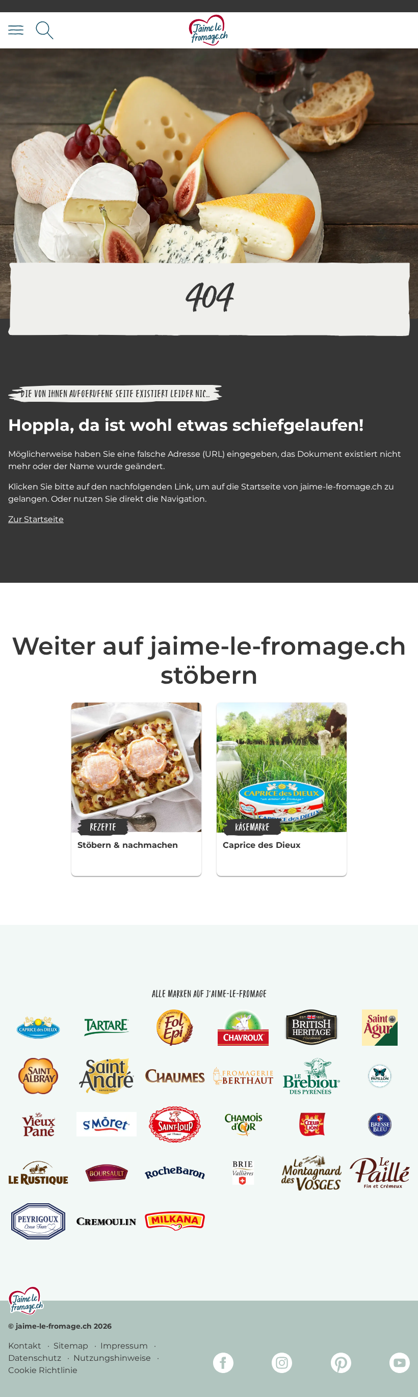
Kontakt (25, 1346)
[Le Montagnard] (311, 1173)
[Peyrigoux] (38, 1221)
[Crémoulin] (106, 1221)
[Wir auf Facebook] (223, 1365)
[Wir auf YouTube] (399, 1365)
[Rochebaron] (175, 1173)
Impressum (125, 1346)
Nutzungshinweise (113, 1358)
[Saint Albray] (38, 1076)
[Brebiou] (312, 1076)
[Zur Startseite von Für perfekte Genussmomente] (208, 30)
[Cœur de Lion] (311, 1124)
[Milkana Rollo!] (175, 1221)
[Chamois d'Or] (243, 1124)
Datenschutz (35, 1358)
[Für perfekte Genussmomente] (26, 1300)
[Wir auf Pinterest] (341, 1365)
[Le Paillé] (380, 1172)
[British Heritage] (311, 1028)
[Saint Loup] (175, 1124)
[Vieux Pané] (38, 1124)
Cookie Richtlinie (42, 1370)
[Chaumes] (175, 1076)
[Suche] (45, 30)
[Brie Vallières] (243, 1173)
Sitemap (72, 1346)
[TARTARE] (106, 1028)
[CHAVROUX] (243, 1028)
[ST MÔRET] (106, 1124)
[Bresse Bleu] (379, 1124)
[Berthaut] (243, 1076)
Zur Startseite (36, 519)
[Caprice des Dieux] (38, 1028)
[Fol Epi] (174, 1028)
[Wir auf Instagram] (282, 1365)
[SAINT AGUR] (380, 1028)
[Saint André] (106, 1076)
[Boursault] (106, 1173)
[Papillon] (379, 1076)
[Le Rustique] (38, 1173)
